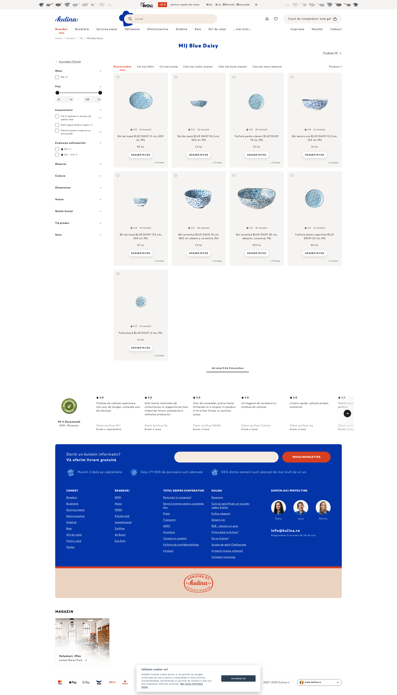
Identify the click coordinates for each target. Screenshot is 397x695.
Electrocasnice (75, 516)
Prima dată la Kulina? (225, 532)
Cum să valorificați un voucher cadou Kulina (231, 506)
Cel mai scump (169, 66)
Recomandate (123, 66)
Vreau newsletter (306, 457)
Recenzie (217, 497)
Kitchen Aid (122, 516)
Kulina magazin (221, 513)
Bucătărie (72, 504)
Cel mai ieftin (145, 66)
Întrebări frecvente (224, 557)
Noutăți (317, 29)
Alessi (118, 504)
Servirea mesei (75, 510)
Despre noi (218, 520)
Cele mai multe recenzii (198, 66)
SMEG (118, 510)
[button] (228, 67)
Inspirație (297, 29)
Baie (69, 528)
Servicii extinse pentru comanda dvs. (183, 506)
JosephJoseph (123, 522)
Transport (169, 520)
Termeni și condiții (175, 538)
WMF (118, 497)
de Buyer (120, 535)
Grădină (71, 522)
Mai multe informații (191, 684)
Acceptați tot (238, 678)
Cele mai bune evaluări (233, 66)
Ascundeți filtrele (70, 61)
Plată (166, 513)
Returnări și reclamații (177, 497)
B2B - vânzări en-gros (225, 526)
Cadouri (336, 29)
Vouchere (169, 532)
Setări (144, 687)
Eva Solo (120, 541)
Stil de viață (74, 535)
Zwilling (119, 528)
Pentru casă (73, 541)
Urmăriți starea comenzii (227, 551)
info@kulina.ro (285, 531)
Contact (168, 551)
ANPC (166, 526)
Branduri (71, 497)
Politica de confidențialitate (181, 544)
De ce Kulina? (220, 538)
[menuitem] (61, 30)
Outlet (70, 547)
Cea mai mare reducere (267, 66)
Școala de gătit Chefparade (229, 544)
